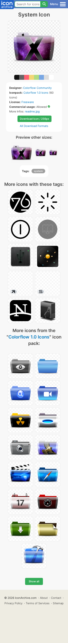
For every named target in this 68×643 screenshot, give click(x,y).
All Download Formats (34, 126)
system (38, 171)
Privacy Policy (13, 603)
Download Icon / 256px (34, 118)
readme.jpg (32, 111)
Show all (34, 581)
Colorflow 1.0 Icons (35, 92)
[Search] (44, 4)
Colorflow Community (37, 88)
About (44, 597)
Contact (56, 597)
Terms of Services (38, 603)
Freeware (27, 102)
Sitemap (58, 603)
